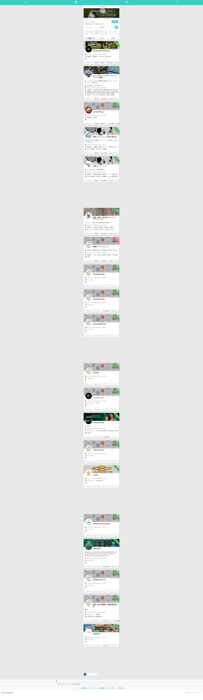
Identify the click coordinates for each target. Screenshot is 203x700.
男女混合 (105, 645)
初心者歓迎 (110, 62)
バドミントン (95, 6)
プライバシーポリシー (111, 688)
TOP (86, 6)
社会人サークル (119, 62)
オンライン (98, 286)
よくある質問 (82, 688)
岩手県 (102, 123)
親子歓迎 (118, 123)
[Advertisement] (101, 195)
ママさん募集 (110, 123)
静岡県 (96, 62)
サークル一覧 (90, 6)
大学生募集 (117, 620)
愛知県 (100, 6)
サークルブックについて (92, 688)
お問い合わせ (121, 688)
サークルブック (198, 692)
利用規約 (102, 688)
